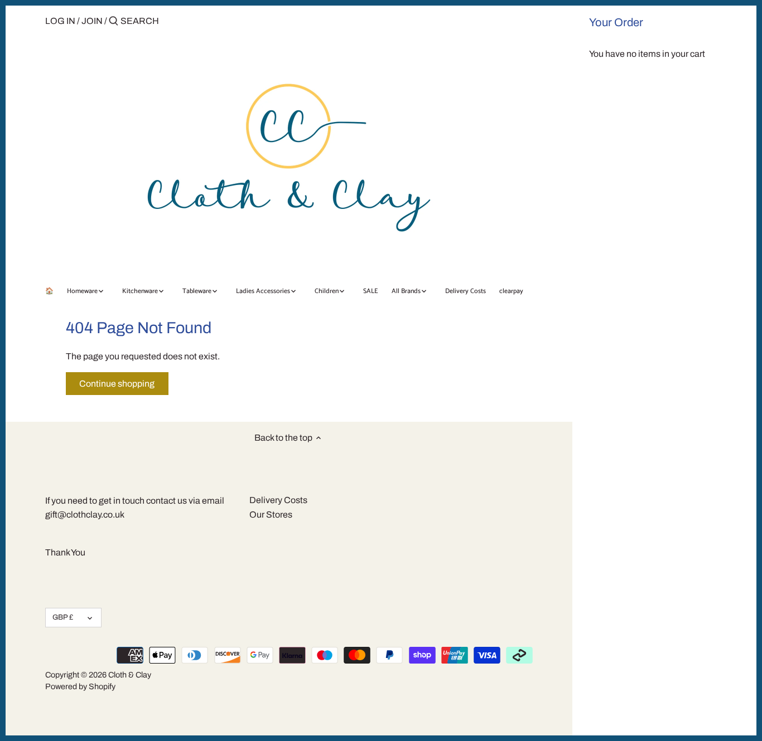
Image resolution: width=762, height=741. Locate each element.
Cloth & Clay (129, 674)
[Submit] (113, 21)
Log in (60, 21)
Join (92, 21)
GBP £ (62, 617)
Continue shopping (117, 383)
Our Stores (270, 514)
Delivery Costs (278, 500)
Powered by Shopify (80, 686)
